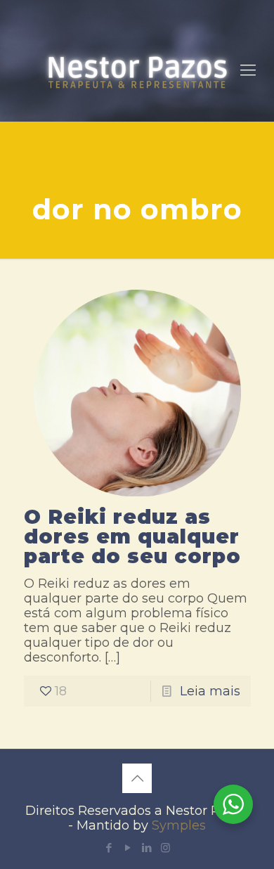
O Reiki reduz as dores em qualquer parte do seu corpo (132, 536)
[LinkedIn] (146, 847)
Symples (179, 825)
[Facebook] (108, 847)
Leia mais (210, 691)
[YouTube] (127, 847)
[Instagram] (165, 847)
